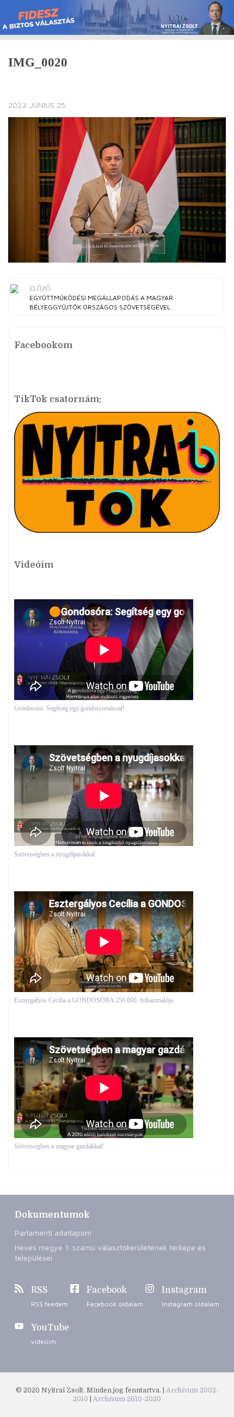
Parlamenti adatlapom (53, 1232)
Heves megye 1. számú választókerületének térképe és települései (110, 1252)
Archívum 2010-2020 (127, 1399)
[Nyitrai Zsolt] (117, 17)
